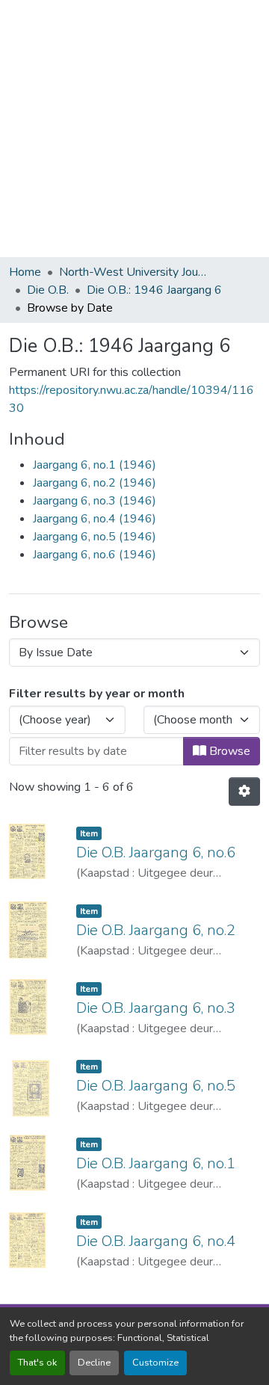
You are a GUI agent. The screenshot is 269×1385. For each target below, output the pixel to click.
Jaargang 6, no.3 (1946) (94, 501)
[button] (244, 791)
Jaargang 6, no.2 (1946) (94, 483)
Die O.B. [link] (48, 290)
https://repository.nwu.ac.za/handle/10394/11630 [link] (131, 399)
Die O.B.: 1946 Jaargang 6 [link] (154, 290)
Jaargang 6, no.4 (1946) (94, 518)
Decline (94, 1362)
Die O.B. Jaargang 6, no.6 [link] (155, 852)
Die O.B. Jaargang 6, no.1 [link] (155, 1163)
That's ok (37, 1362)
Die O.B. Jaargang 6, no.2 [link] (155, 930)
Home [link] (25, 272)
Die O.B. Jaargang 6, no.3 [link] (155, 1008)
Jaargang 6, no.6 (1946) (94, 554)
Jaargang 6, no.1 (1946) (94, 465)
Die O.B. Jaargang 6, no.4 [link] (155, 1241)
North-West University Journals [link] (133, 272)
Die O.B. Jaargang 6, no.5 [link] (155, 1086)
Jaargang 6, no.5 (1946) (94, 536)
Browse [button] (228, 751)
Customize (155, 1362)
